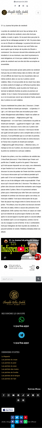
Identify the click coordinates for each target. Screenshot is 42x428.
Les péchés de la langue (11, 376)
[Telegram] (18, 395)
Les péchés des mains (10, 369)
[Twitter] (19, 6)
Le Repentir (6, 356)
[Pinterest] (18, 400)
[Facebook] (15, 6)
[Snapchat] (38, 395)
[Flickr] (33, 395)
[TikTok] (23, 395)
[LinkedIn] (27, 6)
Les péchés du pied (9, 363)
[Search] (38, 278)
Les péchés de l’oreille (10, 372)
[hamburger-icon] (38, 13)
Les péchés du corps (9, 360)
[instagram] (23, 6)
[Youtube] (13, 395)
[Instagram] (9, 395)
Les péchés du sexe (9, 366)
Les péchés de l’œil (9, 379)
